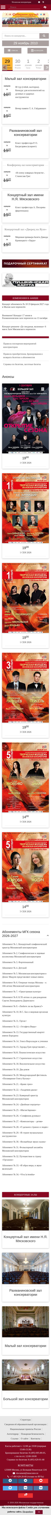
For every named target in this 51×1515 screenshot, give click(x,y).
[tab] (7, 64)
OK (39, 1512)
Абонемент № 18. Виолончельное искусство (23, 1064)
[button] (5, 20)
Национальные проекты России (25, 1429)
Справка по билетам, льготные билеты (22, 364)
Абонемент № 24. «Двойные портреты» (21, 1104)
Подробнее (25, 20)
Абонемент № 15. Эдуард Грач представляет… (24, 1047)
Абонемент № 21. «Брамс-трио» (17, 1084)
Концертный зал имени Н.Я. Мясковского (25, 1239)
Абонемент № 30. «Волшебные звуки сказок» (24, 1142)
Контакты (35, 1438)
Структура (25, 1419)
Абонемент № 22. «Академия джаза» (20, 1090)
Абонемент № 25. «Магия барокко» (19, 1110)
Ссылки (14, 1438)
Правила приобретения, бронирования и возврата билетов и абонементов (23, 356)
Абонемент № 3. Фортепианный (17, 962)
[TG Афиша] (25, 1481)
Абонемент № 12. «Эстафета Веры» (19, 1026)
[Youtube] (40, 1481)
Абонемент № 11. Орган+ (14, 1021)
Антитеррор (13, 1434)
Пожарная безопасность (32, 1434)
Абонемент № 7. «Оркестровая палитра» (21, 991)
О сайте (24, 1438)
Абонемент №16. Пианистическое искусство (23, 1052)
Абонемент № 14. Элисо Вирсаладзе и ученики (25, 1041)
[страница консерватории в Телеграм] (10, 1481)
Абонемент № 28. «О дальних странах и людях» (25, 1127)
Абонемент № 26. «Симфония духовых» (21, 1116)
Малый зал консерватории (25, 1346)
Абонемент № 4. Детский (14, 968)
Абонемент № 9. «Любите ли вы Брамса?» (22, 1006)
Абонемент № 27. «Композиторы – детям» (22, 1121)
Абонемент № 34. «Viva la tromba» (18, 1174)
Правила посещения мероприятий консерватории (19, 345)
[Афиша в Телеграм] (25, 1495)
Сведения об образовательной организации (25, 1424)
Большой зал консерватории (25, 1399)
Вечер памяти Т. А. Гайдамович (30, 108)
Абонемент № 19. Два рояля (15, 1069)
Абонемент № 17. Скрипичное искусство (22, 1058)
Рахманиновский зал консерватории (25, 1292)
